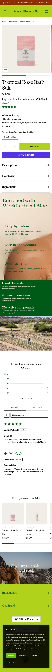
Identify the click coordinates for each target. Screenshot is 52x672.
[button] (9, 106)
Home (4, 21)
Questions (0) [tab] (37, 407)
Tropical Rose (13, 21)
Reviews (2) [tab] (15, 407)
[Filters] (6, 415)
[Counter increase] (14, 146)
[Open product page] (13, 513)
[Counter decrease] (4, 146)
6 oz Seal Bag (10, 137)
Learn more (11, 662)
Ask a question (26, 398)
